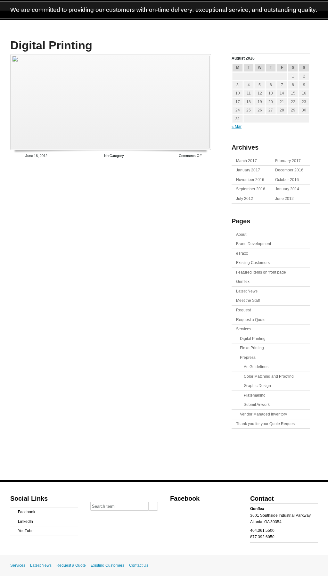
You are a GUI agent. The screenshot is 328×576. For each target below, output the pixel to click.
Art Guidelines (256, 367)
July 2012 (244, 198)
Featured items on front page (261, 272)
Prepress (248, 357)
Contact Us (138, 565)
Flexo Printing (252, 348)
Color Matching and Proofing (269, 376)
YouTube (26, 531)
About (241, 234)
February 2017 (288, 161)
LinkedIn (25, 521)
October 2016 (287, 179)
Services (243, 329)
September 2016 (250, 189)
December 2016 (289, 170)
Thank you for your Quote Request (266, 424)
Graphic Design (257, 385)
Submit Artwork (257, 404)
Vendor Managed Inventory (263, 414)
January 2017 (248, 170)
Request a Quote (251, 319)
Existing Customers (253, 262)
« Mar (237, 126)
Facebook (26, 512)
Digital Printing (51, 45)
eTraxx (242, 253)
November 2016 (250, 179)
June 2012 (284, 198)
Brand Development (253, 244)
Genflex (243, 281)
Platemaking (255, 395)
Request (243, 310)
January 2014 (287, 189)
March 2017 (246, 161)
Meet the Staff (248, 300)
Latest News (247, 291)
